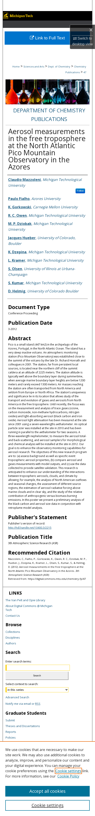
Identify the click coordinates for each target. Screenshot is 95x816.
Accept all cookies (47, 791)
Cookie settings (68, 770)
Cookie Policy (68, 776)
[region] (47, 778)
